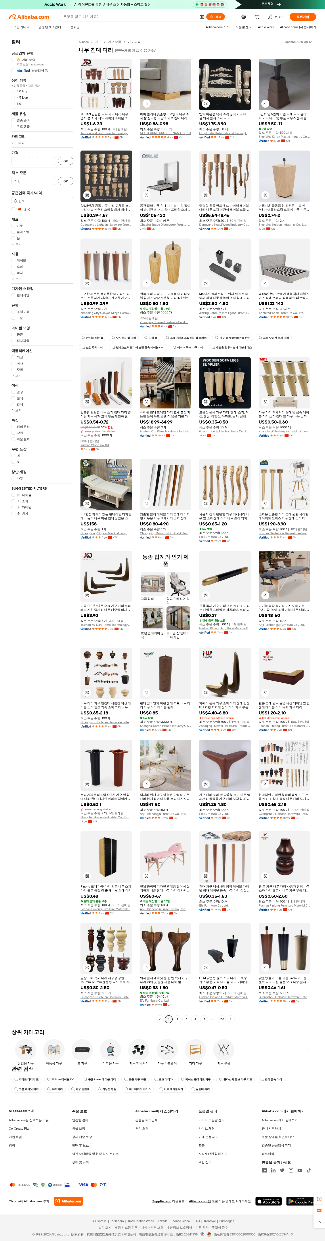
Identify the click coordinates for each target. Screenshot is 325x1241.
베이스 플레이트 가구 (198, 1079)
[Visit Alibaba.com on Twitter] (282, 1170)
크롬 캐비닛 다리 (29, 1089)
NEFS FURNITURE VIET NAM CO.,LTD (165, 133)
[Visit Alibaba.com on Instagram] (291, 1170)
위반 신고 (205, 1162)
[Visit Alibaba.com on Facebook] (264, 1170)
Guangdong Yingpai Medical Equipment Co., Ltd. (106, 533)
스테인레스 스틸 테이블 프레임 (188, 337)
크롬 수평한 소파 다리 (276, 337)
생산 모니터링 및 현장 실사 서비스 (95, 1153)
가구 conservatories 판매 (235, 337)
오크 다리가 (166, 1079)
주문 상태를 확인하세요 (278, 1137)
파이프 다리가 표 (29, 1079)
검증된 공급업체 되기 (276, 1145)
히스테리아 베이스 (140, 1089)
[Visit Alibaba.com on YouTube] (299, 1170)
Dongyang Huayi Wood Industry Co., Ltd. (225, 224)
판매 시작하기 (271, 1128)
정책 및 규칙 (80, 1162)
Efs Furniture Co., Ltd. (214, 536)
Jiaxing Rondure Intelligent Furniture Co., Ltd (225, 313)
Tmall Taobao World (141, 1221)
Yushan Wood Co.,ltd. (94, 445)
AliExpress (99, 1221)
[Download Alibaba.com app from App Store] (268, 1201)
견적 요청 (141, 1128)
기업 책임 (15, 1137)
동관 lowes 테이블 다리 (102, 1079)
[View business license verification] (202, 1234)
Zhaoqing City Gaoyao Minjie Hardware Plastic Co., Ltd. (106, 313)
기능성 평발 (109, 1089)
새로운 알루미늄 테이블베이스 (234, 347)
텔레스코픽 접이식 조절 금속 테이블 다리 (140, 347)
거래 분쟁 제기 (208, 1137)
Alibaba (84, 42)
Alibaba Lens (33, 1201)
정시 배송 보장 (82, 1137)
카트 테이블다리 (173, 1089)
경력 (12, 1145)
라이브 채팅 (207, 1128)
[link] (319, 1199)
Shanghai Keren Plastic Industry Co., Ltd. (284, 136)
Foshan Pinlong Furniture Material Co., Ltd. (225, 628)
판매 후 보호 (80, 1145)
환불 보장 (78, 1128)
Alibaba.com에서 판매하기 (280, 1120)
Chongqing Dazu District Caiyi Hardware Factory (165, 533)
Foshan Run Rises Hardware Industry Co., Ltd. (165, 431)
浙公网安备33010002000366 (234, 1234)
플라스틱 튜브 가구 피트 (238, 1079)
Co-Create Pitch (20, 1128)
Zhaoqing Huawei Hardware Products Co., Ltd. (165, 322)
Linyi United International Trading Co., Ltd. (225, 133)
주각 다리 (57, 1089)
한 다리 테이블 (94, 337)
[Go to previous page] (160, 1019)
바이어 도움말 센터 (212, 1120)
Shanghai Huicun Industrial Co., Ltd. (283, 224)
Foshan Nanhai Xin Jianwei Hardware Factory (284, 533)
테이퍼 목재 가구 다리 (190, 347)
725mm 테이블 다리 (63, 1079)
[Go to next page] (231, 1019)
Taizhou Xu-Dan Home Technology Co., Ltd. (106, 133)
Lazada (162, 1221)
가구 (98, 42)
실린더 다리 (203, 1089)
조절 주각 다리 (94, 347)
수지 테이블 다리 (126, 337)
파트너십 (268, 1153)
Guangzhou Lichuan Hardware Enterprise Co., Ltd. (106, 224)
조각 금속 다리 (273, 1079)
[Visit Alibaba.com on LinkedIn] (273, 1170)
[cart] (258, 17)
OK (65, 161)
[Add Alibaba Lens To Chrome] (68, 1201)
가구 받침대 (83, 1089)
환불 (202, 1145)
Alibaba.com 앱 (200, 1201)
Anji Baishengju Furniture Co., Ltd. (282, 624)
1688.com (117, 1221)
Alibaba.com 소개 (21, 1111)
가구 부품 (114, 42)
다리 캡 (153, 337)
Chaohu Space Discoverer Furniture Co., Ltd (165, 224)
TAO (197, 1221)
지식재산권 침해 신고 (213, 1153)
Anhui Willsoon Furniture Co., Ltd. (281, 313)
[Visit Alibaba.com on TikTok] (308, 1170)
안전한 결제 (80, 1120)
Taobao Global (180, 1221)
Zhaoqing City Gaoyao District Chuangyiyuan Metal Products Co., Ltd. (284, 431)
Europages (226, 1221)
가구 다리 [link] (134, 42)
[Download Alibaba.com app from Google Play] (301, 1201)
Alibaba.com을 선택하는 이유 (29, 1120)
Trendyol (210, 1221)
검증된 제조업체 (146, 1120)
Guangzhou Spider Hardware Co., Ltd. (224, 431)
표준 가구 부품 (137, 1079)
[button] (202, 16)
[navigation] (42, 531)
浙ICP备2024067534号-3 (275, 1234)
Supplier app (161, 1201)
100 (222, 1019)
